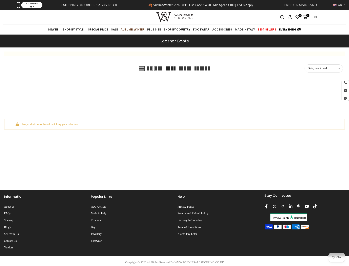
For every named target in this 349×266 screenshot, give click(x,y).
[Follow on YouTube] (307, 206)
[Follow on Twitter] (274, 206)
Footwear (96, 240)
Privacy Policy (186, 206)
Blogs (7, 227)
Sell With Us (11, 234)
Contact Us (10, 240)
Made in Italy (98, 213)
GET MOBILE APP (32, 5)
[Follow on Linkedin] (291, 206)
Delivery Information (190, 220)
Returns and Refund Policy (193, 213)
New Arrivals (98, 206)
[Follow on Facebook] (266, 206)
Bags (93, 227)
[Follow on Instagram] (283, 206)
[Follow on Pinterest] (299, 206)
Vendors (8, 247)
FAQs (7, 213)
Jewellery (96, 234)
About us (9, 206)
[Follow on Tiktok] (315, 206)
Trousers (96, 220)
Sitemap (8, 220)
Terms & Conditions (189, 227)
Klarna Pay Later (187, 234)
